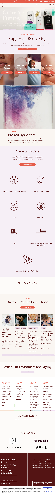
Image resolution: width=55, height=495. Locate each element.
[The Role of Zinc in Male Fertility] (21, 320)
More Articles (27, 307)
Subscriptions (35, 467)
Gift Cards (34, 465)
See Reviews (27, 372)
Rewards (51, 1)
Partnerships (41, 463)
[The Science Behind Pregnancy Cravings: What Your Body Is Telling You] (34, 320)
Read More (8, 355)
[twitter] (1, 483)
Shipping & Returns (49, 463)
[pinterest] (9, 483)
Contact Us (47, 461)
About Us (38, 5)
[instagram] (7, 483)
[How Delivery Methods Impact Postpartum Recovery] (8, 320)
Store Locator (44, 1)
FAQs (46, 465)
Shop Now (9, 29)
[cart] (53, 5)
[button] (47, 491)
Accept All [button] (48, 488)
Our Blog (41, 467)
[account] (50, 5)
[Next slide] (40, 1)
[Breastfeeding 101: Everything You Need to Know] (47, 320)
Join (40, 459)
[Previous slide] (14, 1)
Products (34, 461)
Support (47, 459)
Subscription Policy (49, 467)
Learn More (7, 72)
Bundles (34, 463)
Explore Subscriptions (27, 49)
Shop (21, 5)
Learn (29, 5)
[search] (47, 5)
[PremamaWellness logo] (4, 5)
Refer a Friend (42, 465)
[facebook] (4, 483)
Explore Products (27, 164)
